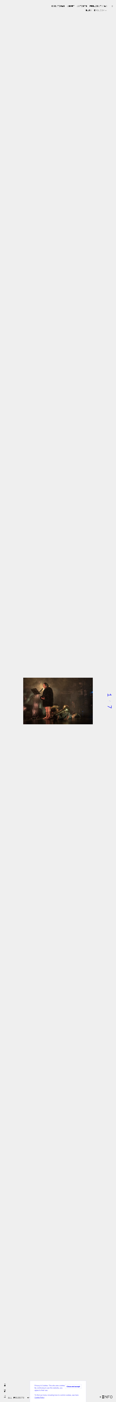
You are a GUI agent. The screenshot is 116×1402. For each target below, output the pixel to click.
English (99, 10)
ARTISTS (82, 6)
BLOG (89, 10)
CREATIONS (58, 6)
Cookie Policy (39, 1397)
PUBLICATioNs (98, 6)
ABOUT (70, 6)
